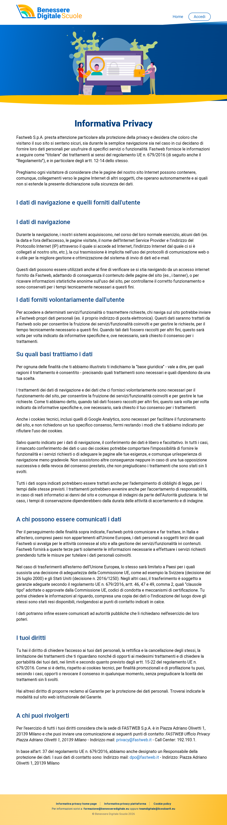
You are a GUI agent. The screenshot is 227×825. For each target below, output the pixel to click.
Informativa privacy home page (76, 803)
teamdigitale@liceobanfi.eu (157, 808)
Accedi (199, 16)
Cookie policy (162, 803)
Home (178, 16)
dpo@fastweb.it (144, 757)
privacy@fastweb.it (134, 739)
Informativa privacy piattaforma (125, 803)
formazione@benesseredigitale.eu (106, 808)
